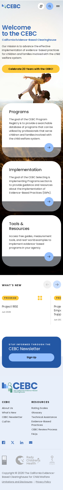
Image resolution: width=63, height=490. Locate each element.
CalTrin (6, 421)
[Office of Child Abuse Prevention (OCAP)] (52, 460)
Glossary (37, 412)
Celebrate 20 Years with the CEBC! (30, 69)
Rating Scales (40, 408)
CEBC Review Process (44, 429)
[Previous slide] (47, 284)
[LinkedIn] (23, 442)
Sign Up (31, 357)
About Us (7, 408)
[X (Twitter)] (14, 442)
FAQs (34, 434)
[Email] (32, 442)
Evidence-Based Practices (41, 423)
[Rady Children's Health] (28, 460)
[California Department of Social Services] (4, 460)
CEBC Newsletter (12, 417)
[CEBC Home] (11, 6)
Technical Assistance (44, 417)
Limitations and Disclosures (17, 481)
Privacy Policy (43, 481)
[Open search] (49, 6)
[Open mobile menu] (58, 6)
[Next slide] (57, 284)
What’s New (9, 412)
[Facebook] (5, 442)
